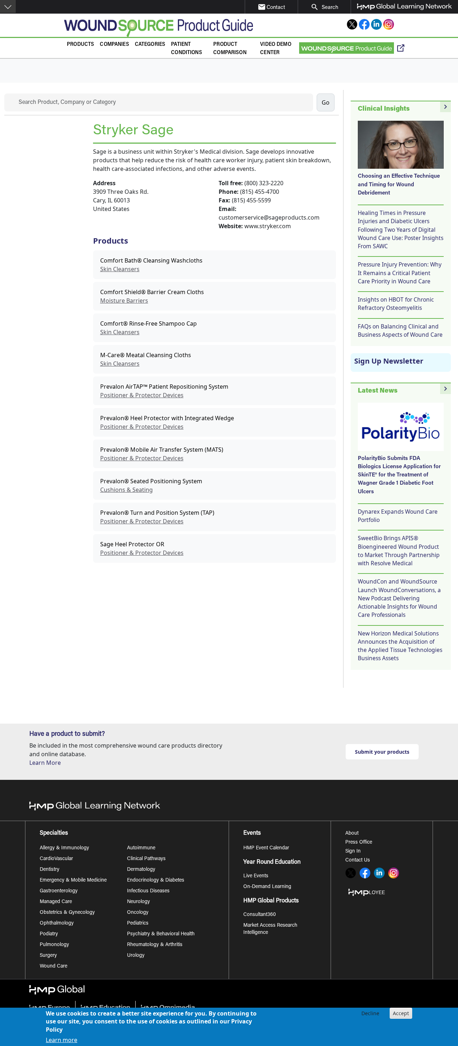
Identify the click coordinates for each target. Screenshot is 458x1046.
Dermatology (141, 869)
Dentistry (49, 869)
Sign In (353, 851)
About (352, 833)
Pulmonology (54, 944)
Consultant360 (259, 914)
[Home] (158, 28)
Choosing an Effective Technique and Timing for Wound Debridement (399, 185)
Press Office (358, 842)
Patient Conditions (186, 49)
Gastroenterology (59, 891)
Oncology (137, 912)
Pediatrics (137, 923)
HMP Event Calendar (266, 848)
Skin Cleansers (120, 269)
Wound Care (53, 966)
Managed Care (56, 902)
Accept (401, 1013)
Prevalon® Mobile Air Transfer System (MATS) (161, 450)
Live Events (255, 876)
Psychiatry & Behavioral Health (161, 934)
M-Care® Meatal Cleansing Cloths (145, 355)
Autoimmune (141, 848)
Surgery (48, 955)
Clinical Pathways (146, 859)
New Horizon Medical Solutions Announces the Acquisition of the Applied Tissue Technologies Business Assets (400, 645)
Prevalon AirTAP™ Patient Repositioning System (164, 386)
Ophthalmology (57, 923)
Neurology (138, 902)
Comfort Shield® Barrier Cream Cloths (152, 292)
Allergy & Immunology (64, 848)
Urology (136, 955)
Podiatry (49, 934)
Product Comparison (230, 49)
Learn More (45, 763)
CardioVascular (56, 859)
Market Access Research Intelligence (270, 929)
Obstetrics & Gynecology (67, 912)
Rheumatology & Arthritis (154, 944)
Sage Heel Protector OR (132, 544)
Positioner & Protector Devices (142, 395)
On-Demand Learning (267, 886)
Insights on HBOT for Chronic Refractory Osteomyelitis (396, 304)
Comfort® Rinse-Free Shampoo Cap (148, 323)
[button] (8, 6)
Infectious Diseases (148, 891)
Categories (150, 44)
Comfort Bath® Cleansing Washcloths (151, 260)
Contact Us (357, 860)
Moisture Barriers (124, 300)
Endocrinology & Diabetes (155, 880)
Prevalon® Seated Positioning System (151, 481)
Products (80, 44)
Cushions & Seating (126, 490)
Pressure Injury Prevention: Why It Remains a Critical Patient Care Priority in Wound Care (400, 272)
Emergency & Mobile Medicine (73, 880)
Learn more (61, 1039)
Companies (114, 44)
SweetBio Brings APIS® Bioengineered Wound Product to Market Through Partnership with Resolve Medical (399, 550)
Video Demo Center (275, 49)
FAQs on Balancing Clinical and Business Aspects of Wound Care (400, 330)
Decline (370, 1013)
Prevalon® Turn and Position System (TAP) (157, 513)
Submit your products (382, 751)
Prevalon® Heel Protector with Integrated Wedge (167, 418)
